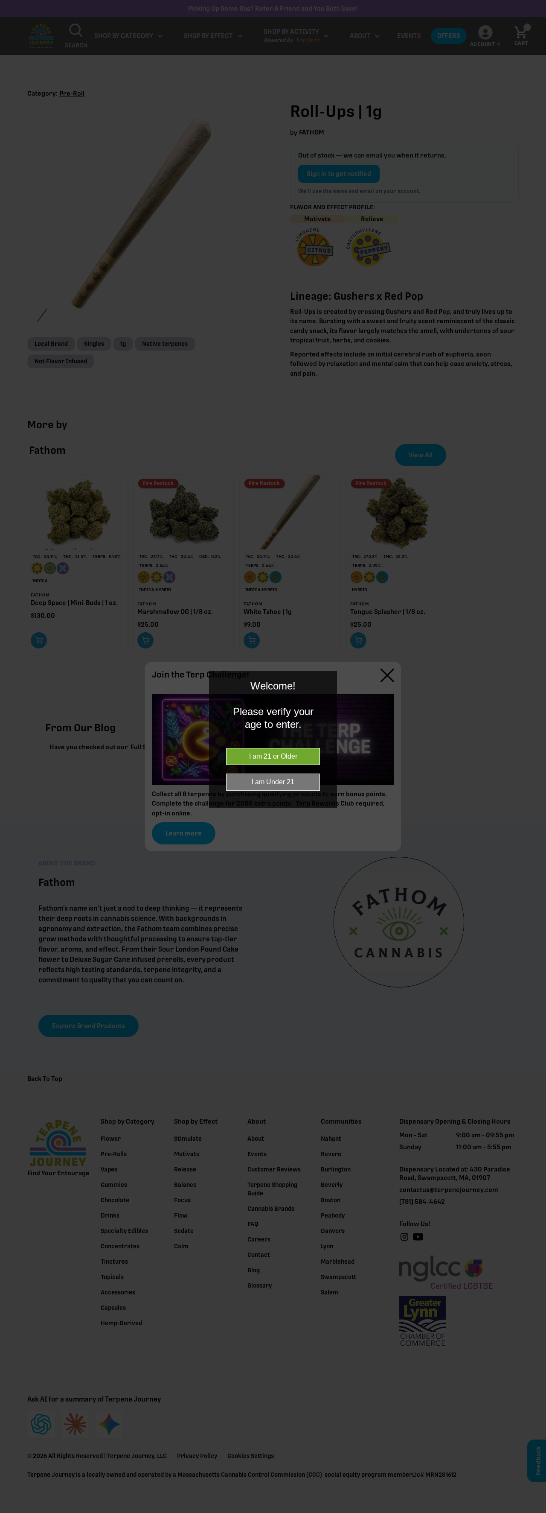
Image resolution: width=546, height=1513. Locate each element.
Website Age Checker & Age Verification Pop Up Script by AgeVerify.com (535, 1511)
